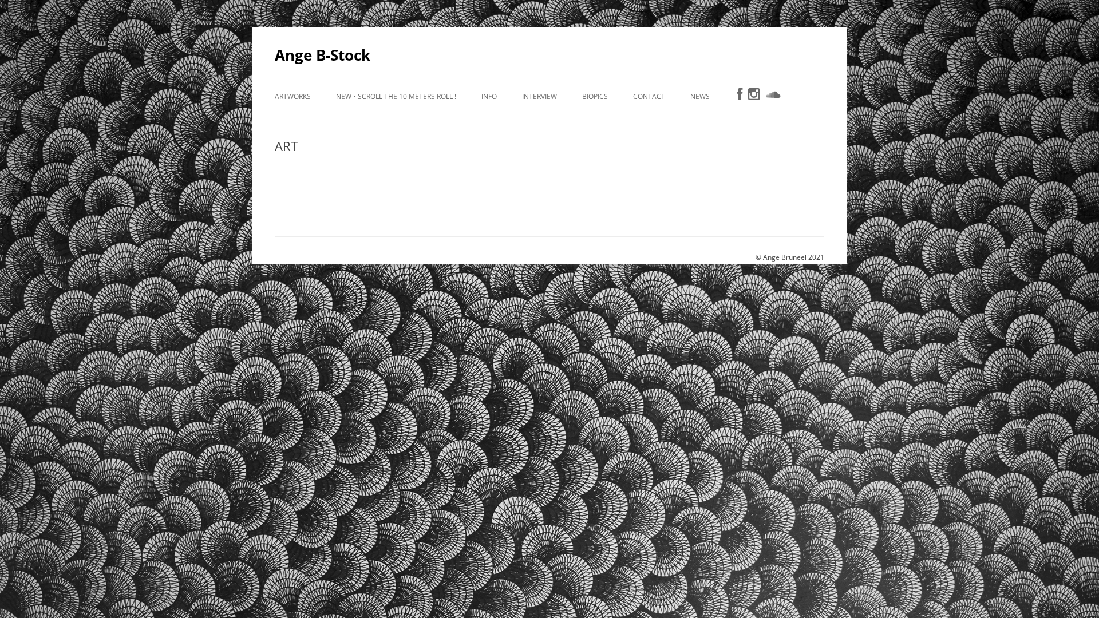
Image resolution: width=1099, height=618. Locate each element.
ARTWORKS (293, 96)
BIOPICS (595, 96)
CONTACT (649, 96)
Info (489, 96)
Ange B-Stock (322, 55)
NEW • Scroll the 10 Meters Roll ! (396, 96)
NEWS (700, 96)
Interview (539, 96)
